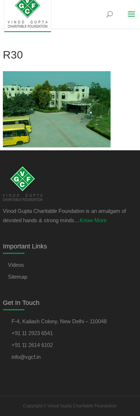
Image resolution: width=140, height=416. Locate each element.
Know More (93, 220)
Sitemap (17, 277)
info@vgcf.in (26, 357)
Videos (16, 265)
